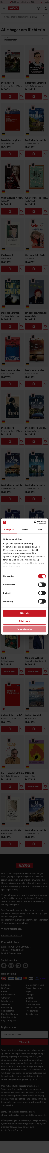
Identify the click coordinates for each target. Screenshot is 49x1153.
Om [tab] (40, 530)
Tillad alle (24, 613)
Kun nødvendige (24, 629)
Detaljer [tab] (24, 530)
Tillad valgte (24, 621)
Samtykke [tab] (9, 530)
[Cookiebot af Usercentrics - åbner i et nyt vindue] (34, 522)
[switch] (42, 585)
